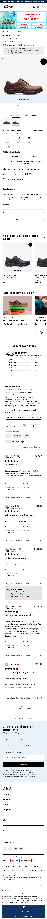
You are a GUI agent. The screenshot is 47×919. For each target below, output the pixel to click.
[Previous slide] (36, 332)
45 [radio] (18, 142)
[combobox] (31, 447)
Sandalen (24, 27)
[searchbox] (14, 426)
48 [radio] (6, 147)
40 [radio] (18, 134)
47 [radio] (39, 142)
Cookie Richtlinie (35, 866)
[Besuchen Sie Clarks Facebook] (5, 849)
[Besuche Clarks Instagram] (10, 849)
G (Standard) (13, 156)
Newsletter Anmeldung (36, 870)
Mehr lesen (7, 205)
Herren (39, 24)
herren (13, 32)
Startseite (6, 32)
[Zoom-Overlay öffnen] (2, 59)
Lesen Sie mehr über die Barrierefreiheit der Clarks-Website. (21, 881)
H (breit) (34, 156)
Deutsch (9, 752)
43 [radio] (29, 138)
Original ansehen (11, 489)
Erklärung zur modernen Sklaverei (14, 870)
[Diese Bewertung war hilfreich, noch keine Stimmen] (35, 497)
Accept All (23, 907)
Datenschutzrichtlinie (14, 772)
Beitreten (23, 765)
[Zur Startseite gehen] (8, 6)
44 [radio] (39, 138)
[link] (43, 61)
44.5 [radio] (7, 142)
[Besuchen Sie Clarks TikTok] (16, 849)
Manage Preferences (23, 916)
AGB (33, 772)
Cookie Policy (23, 902)
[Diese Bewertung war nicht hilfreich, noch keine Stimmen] (40, 497)
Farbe (8, 442)
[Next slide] (41, 332)
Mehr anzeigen (19, 442)
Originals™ (39, 27)
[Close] (40, 885)
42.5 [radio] (18, 138)
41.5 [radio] (39, 134)
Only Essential (23, 911)
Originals (21, 740)
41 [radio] (29, 134)
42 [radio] (8, 138)
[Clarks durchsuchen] (29, 6)
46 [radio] (29, 142)
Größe (8, 436)
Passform (17, 436)
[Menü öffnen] (42, 6)
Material (27, 436)
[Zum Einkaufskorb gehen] (38, 6)
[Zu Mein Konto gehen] (33, 6)
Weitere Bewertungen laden (23, 707)
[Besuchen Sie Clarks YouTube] (21, 849)
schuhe (19, 32)
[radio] (7, 125)
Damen (24, 24)
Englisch (19, 752)
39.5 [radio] (7, 134)
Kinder (8, 740)
